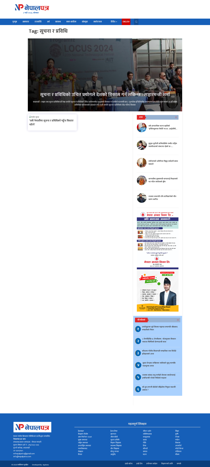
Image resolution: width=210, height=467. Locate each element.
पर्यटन (177, 439)
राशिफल (178, 451)
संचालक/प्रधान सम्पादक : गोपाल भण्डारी (27, 442)
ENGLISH (126, 21)
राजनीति (38, 21)
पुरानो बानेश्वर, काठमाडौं (21, 447)
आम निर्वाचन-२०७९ (85, 437)
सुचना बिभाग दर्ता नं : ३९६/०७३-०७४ (26, 445)
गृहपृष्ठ (14, 21)
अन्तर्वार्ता (178, 445)
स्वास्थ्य (58, 21)
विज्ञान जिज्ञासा (115, 442)
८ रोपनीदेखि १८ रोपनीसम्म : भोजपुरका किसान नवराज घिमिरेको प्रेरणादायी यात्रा (159, 340)
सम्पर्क (179, 463)
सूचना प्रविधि (114, 439)
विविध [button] (113, 21)
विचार (80, 454)
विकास (177, 442)
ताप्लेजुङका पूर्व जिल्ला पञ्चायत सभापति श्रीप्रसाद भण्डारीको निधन (160, 328)
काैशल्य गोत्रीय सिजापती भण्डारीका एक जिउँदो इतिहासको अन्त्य (159, 352)
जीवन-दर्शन (147, 431)
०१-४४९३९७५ (18, 450)
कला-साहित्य (71, 21)
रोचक (177, 437)
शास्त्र (145, 439)
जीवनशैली (114, 437)
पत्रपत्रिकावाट (82, 448)
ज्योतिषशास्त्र (147, 434)
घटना (145, 454)
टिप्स (144, 445)
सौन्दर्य (145, 448)
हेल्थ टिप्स (113, 431)
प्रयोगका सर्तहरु (151, 463)
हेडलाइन (81, 431)
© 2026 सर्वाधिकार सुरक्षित (20, 464)
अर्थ (48, 21)
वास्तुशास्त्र (146, 437)
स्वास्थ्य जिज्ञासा (116, 445)
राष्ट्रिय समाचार (83, 442)
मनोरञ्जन (97, 21)
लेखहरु (80, 451)
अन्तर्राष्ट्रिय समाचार (84, 445)
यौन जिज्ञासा (114, 448)
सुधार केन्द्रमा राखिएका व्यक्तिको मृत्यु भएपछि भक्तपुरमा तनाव (159, 364)
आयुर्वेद (113, 454)
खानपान (113, 434)
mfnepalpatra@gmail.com (24, 453)
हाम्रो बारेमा (128, 463)
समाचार (26, 21)
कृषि (176, 434)
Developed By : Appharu (40, 464)
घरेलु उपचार (114, 451)
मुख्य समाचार (82, 439)
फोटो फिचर (179, 448)
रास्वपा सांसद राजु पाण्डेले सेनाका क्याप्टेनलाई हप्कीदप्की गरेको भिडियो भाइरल (158, 376)
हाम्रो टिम (139, 463)
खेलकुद (85, 21)
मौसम (177, 454)
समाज (145, 451)
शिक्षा (177, 431)
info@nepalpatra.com (22, 456)
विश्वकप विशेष (83, 434)
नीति (144, 442)
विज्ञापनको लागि (167, 463)
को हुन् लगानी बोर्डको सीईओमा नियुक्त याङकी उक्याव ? (159, 388)
